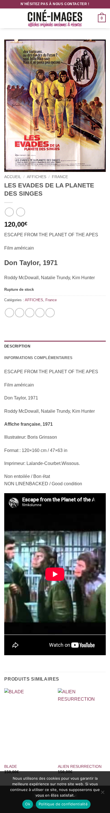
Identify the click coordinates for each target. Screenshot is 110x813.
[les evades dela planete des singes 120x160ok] (55, 106)
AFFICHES (36, 177)
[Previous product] (20, 211)
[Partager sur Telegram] (50, 312)
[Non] (102, 793)
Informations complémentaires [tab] (38, 358)
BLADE (10, 766)
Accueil (12, 177)
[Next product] (9, 211)
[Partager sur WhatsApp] (9, 312)
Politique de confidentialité (63, 804)
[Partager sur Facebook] (19, 312)
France (60, 177)
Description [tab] (17, 346)
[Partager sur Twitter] (29, 312)
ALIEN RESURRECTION (80, 766)
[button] (7, 18)
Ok (27, 804)
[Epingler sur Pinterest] (40, 312)
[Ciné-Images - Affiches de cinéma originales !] (55, 18)
